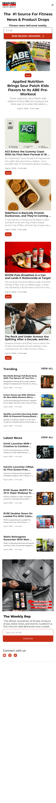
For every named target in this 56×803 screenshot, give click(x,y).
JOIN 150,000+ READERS (26, 36)
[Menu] (52, 5)
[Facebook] (4, 655)
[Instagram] (9, 655)
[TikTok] (15, 655)
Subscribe (28, 638)
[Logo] (9, 4)
